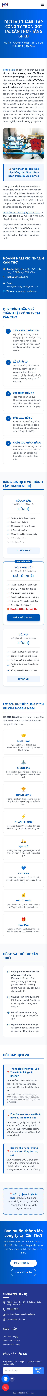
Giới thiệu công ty (10, 1336)
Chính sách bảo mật (11, 1340)
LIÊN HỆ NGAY (21, 1263)
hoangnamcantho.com (16, 1319)
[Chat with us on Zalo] (5, 1378)
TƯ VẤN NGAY (23, 550)
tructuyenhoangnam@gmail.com (21, 1314)
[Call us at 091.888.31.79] (5, 1387)
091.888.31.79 (13, 1309)
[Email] (12, 1379)
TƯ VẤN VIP (23, 678)
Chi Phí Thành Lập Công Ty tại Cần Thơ (21, 212)
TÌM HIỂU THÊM (23, 1272)
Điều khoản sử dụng (11, 1344)
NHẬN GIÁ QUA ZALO (23, 617)
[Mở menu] (42, 4)
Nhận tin (38, 1370)
